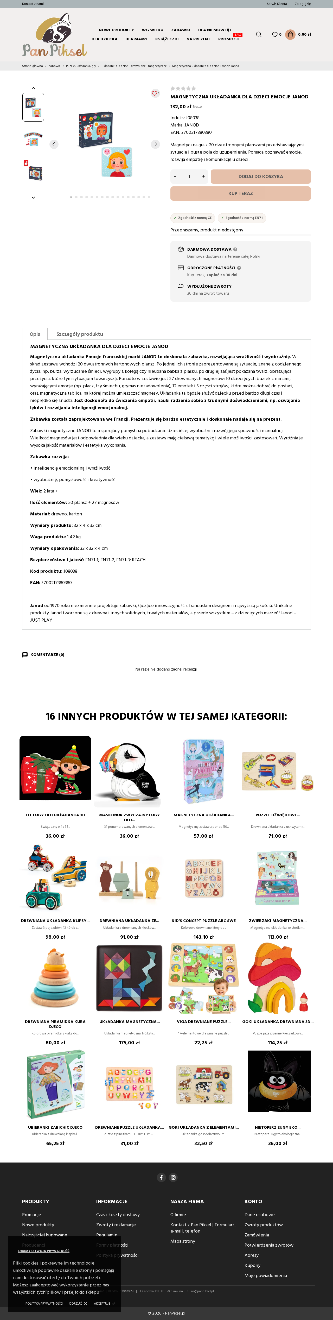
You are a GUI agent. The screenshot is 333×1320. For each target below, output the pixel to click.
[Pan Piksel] (43, 34)
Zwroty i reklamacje (116, 1225)
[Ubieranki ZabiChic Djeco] (84, 1064)
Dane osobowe (260, 1215)
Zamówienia (257, 1235)
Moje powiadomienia (266, 1276)
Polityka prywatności (44, 1303)
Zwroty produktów (264, 1225)
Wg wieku (152, 30)
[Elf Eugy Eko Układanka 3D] (84, 751)
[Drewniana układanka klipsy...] (84, 857)
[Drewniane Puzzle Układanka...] (159, 1064)
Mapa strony (182, 1241)
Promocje (229, 39)
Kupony (252, 1266)
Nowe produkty (116, 30)
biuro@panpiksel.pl (200, 1291)
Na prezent (198, 39)
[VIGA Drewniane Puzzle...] (233, 958)
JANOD (191, 125)
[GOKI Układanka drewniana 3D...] (307, 958)
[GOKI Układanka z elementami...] (233, 1064)
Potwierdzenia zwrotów (269, 1245)
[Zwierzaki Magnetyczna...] (307, 857)
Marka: (176, 125)
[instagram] (173, 1177)
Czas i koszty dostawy (118, 1215)
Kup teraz (240, 194)
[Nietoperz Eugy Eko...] (307, 1064)
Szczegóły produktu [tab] (79, 334)
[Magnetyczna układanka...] (233, 751)
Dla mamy (136, 39)
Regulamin (106, 1235)
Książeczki (167, 39)
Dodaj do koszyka (261, 177)
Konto (253, 1202)
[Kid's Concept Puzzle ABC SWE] (233, 857)
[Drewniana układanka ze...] (159, 857)
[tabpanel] (105, 144)
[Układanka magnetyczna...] (159, 958)
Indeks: (177, 118)
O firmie (178, 1215)
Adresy (252, 1255)
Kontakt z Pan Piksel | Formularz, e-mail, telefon (203, 1228)
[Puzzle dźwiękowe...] (307, 751)
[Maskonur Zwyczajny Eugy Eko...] (159, 751)
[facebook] (161, 1177)
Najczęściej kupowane (44, 1235)
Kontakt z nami (33, 4)
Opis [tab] (35, 334)
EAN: (175, 132)
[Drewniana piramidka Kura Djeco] (84, 958)
